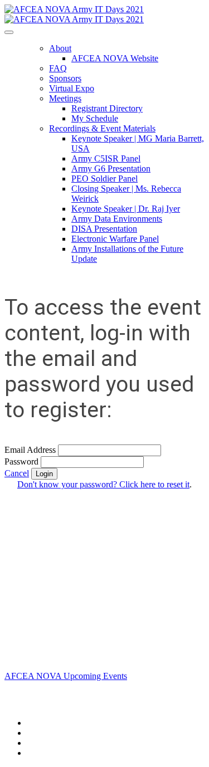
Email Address (30, 450)
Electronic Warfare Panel (115, 238)
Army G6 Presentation (110, 168)
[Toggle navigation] (8, 32)
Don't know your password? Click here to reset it (103, 484)
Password (21, 461)
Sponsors (65, 78)
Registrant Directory (107, 108)
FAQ (58, 68)
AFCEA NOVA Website (114, 58)
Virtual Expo (71, 88)
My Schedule (94, 118)
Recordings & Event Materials (102, 128)
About (60, 48)
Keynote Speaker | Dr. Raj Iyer (125, 208)
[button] (16, 473)
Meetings (65, 98)
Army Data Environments (116, 218)
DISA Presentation (104, 228)
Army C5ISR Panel (105, 158)
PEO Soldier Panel (104, 178)
